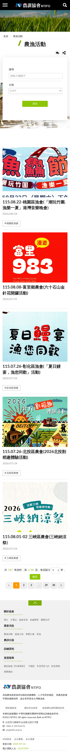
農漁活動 (18, 36)
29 (46, 585)
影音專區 (55, 666)
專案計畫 (30, 634)
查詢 (65, 5)
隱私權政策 (10, 708)
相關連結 (8, 672)
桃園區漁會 (12, 223)
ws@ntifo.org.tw (14, 730)
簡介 (6, 620)
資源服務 (9, 658)
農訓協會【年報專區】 (15, 666)
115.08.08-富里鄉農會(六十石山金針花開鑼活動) (34, 292)
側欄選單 (5, 5)
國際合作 (45, 620)
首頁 (5, 36)
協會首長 (23, 620)
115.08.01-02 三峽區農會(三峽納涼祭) (34, 542)
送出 (35, 103)
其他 (39, 634)
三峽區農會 (12, 558)
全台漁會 (30, 739)
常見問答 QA (43, 666)
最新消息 (9, 626)
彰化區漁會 (12, 388)
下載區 (31, 666)
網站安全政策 (31, 708)
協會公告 (19, 634)
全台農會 (18, 739)
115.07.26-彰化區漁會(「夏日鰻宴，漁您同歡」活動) (32, 372)
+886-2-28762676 (15, 726)
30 (53, 585)
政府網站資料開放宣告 (53, 708)
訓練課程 (9, 649)
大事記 (13, 620)
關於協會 (9, 611)
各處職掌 (34, 620)
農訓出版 (9, 640)
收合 (35, 603)
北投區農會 (12, 473)
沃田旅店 (7, 739)
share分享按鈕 (64, 52)
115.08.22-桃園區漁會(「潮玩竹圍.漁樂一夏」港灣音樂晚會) (34, 207)
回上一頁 (57, 52)
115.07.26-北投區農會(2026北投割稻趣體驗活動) (34, 457)
